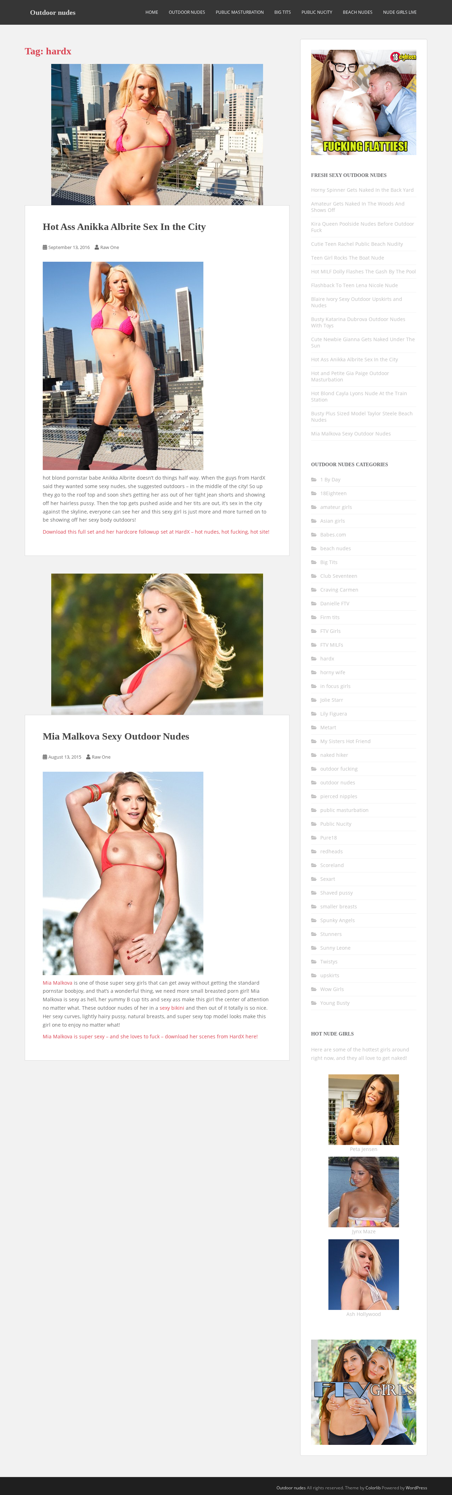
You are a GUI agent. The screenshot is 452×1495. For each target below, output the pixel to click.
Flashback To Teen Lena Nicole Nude (354, 285)
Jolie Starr (331, 699)
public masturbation (240, 12)
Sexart (327, 879)
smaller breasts (338, 906)
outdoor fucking (339, 768)
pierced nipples (338, 796)
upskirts (329, 975)
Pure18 (328, 837)
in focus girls (335, 686)
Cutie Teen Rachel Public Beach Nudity (357, 244)
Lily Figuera (333, 713)
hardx (327, 658)
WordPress (416, 1488)
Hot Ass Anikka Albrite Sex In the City (124, 226)
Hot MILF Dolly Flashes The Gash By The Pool (363, 271)
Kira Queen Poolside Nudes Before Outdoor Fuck (362, 226)
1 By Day (330, 479)
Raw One (109, 247)
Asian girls (332, 520)
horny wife (332, 672)
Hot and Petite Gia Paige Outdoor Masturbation (350, 376)
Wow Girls (332, 989)
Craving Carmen (339, 589)
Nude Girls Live (400, 12)
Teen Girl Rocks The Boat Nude (347, 257)
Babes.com (333, 534)
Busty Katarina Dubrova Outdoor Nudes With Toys (358, 322)
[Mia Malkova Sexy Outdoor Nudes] (157, 644)
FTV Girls (330, 631)
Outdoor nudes (53, 12)
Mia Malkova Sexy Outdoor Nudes (116, 736)
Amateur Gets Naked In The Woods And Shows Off (358, 206)
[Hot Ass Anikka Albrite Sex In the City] (157, 134)
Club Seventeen (338, 576)
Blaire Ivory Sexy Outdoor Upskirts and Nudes (356, 302)
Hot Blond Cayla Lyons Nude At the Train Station (359, 396)
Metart (328, 727)
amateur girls (336, 507)
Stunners (331, 934)
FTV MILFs (331, 644)
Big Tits (282, 12)
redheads (331, 851)
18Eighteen (333, 493)
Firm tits (330, 617)
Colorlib (373, 1488)
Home (151, 12)
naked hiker (334, 755)
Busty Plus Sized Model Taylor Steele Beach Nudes (362, 416)
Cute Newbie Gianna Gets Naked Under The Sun (363, 342)
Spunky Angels (337, 920)
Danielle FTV (334, 603)
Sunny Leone (335, 947)
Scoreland (332, 865)
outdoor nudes (187, 12)
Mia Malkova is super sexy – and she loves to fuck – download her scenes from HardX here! (150, 1036)
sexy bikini (172, 1007)
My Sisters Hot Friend (345, 741)
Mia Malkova (57, 982)
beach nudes (358, 12)
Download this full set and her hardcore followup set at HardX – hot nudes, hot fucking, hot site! (156, 531)
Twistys (329, 961)
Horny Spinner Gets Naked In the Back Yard (362, 189)
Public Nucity (317, 12)
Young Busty (335, 1002)
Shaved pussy (336, 892)
